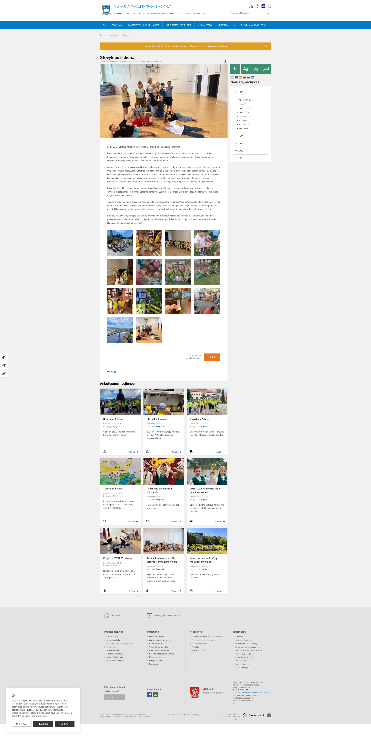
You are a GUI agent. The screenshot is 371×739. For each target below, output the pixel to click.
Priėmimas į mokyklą (115, 661)
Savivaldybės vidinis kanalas (166, 615)
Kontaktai (199, 13)
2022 (240, 158)
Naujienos (115, 35)
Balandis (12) (245, 116)
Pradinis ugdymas (156, 637)
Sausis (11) (244, 129)
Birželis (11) (244, 108)
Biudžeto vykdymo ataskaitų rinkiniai (207, 637)
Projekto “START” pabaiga (117, 558)
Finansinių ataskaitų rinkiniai (203, 640)
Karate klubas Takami (202, 215)
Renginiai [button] (223, 25)
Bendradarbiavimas (115, 657)
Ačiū (212, 357)
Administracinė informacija (163, 13)
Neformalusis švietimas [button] (178, 25)
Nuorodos (239, 637)
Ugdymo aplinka (113, 640)
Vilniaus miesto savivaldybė (214, 693)
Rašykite (110, 697)
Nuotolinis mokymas (158, 643)
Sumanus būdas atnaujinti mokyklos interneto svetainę (230, 716)
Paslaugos (139, 13)
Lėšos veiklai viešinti (200, 643)
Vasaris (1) (244, 125)
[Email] (155, 694)
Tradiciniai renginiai (115, 654)
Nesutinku (43, 724)
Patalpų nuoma (155, 661)
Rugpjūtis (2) (245, 100)
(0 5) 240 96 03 (242, 690)
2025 (240, 136)
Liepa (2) (242, 104)
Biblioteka (153, 664)
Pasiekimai (111, 647)
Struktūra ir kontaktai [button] (253, 25)
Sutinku (64, 724)
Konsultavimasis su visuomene (248, 647)
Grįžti (114, 371)
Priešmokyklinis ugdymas (160, 640)
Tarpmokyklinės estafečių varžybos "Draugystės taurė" (162, 560)
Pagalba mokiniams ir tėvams (161, 654)
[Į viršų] (269, 715)
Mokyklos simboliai (115, 650)
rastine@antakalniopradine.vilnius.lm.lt (253, 693)
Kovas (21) (243, 120)
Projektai (195, 647)
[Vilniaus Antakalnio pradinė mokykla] (107, 10)
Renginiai (127, 35)
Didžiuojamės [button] (205, 25)
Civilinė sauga (240, 661)
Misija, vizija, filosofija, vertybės (120, 643)
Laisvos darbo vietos (243, 640)
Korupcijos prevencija (244, 657)
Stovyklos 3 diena (156, 419)
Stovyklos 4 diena (113, 419)
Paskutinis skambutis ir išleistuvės (159, 490)
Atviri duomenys (241, 667)
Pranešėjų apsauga (243, 654)
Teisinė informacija (242, 664)
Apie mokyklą (112, 637)
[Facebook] (149, 694)
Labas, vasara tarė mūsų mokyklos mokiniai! (203, 560)
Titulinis (103, 35)
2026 (240, 92)
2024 (240, 143)
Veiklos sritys (121, 13)
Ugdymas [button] (117, 25)
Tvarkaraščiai (116, 615)
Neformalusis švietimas (159, 650)
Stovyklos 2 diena (199, 419)
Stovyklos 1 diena (113, 488)
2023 (240, 151)
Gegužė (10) (244, 112)
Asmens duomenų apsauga (246, 643)
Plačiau (131, 452)
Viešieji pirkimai (198, 650)
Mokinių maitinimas (157, 657)
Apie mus (185, 13)
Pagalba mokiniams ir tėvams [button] (143, 25)
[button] (251, 6)
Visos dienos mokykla (158, 647)
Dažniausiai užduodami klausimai (249, 650)
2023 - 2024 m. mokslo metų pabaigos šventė (205, 490)
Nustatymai (21, 724)
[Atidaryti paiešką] (268, 13)
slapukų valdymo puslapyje (34, 716)
